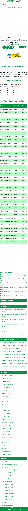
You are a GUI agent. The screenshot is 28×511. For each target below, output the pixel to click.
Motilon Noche (6, 446)
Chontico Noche (6, 428)
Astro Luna (5, 448)
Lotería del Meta (6, 476)
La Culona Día (6, 413)
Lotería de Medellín (7, 490)
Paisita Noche (6, 425)
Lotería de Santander (8, 493)
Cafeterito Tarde (6, 381)
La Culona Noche (7, 440)
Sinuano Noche (6, 451)
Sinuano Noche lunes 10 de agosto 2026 (14, 342)
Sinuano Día (5, 407)
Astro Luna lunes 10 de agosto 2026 (12, 348)
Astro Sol (4, 405)
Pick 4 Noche (6, 431)
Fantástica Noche (7, 443)
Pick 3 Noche (6, 434)
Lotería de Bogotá (7, 481)
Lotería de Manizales (8, 478)
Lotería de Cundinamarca (9, 464)
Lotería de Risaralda (8, 487)
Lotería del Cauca (7, 499)
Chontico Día (6, 393)
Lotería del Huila (6, 467)
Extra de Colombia (7, 505)
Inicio (2, 4)
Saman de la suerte (7, 384)
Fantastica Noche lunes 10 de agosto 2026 (14, 366)
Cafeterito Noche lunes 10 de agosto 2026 (14, 363)
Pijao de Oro (5, 402)
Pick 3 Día (5, 399)
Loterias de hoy (5, 303)
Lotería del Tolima (7, 461)
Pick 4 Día (5, 396)
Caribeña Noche (7, 454)
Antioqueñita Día (7, 375)
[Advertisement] (14, 23)
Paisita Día (5, 390)
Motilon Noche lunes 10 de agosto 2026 (13, 351)
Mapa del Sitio (8, 510)
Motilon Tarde (6, 416)
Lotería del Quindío (7, 484)
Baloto (8, 4)
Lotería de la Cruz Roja (8, 470)
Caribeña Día (6, 410)
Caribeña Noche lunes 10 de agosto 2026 (14, 345)
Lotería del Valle (6, 473)
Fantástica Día (6, 387)
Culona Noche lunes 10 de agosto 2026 (13, 360)
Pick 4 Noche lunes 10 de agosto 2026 (13, 357)
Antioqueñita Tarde (7, 422)
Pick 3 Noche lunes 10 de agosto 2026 (13, 354)
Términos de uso (19, 510)
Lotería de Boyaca (7, 496)
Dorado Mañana (6, 378)
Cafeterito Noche (7, 437)
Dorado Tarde (6, 419)
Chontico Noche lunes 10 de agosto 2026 (14, 369)
